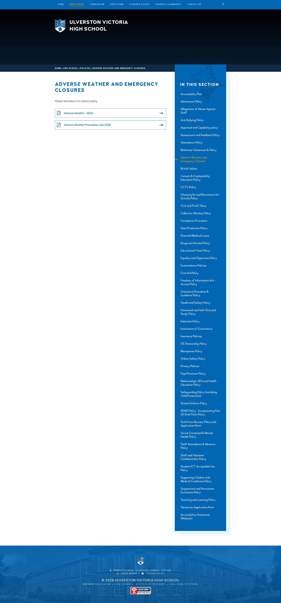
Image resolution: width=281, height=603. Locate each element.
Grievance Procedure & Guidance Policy (195, 293)
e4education (103, 584)
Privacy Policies (190, 366)
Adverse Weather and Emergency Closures (118, 68)
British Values (189, 168)
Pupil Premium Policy (193, 373)
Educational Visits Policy (195, 250)
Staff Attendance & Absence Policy (198, 446)
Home (58, 68)
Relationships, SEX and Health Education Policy (198, 383)
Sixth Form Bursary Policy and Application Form (198, 423)
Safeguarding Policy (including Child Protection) (199, 394)
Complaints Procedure (194, 221)
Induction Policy (190, 321)
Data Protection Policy (194, 228)
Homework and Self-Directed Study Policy (198, 312)
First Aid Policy (190, 273)
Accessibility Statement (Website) (195, 516)
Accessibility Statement (150, 584)
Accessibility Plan (191, 94)
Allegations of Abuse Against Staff (198, 111)
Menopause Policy (191, 351)
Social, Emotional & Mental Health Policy (197, 435)
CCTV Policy (188, 187)
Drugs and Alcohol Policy (195, 243)
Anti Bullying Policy (192, 120)
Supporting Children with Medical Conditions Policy (196, 479)
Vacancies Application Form (197, 507)
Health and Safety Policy (195, 303)
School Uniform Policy (194, 403)
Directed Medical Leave (195, 236)
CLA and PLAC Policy (194, 206)
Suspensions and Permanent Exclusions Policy (197, 490)
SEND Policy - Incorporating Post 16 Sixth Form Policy (200, 412)
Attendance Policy (192, 142)
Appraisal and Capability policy (199, 127)
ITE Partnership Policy (194, 344)
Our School (70, 68)
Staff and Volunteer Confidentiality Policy (193, 457)
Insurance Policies (191, 336)
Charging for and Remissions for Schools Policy (200, 196)
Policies (85, 68)
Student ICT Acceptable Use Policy (198, 468)
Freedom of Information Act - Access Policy (198, 282)
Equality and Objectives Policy (199, 258)
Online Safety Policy (193, 359)
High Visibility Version (184, 584)
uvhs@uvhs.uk (155, 573)
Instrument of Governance (196, 329)
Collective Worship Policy (196, 213)
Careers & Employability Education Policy (195, 178)
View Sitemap (123, 584)
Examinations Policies (194, 265)
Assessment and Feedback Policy (200, 135)
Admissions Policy (191, 101)
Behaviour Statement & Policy (199, 150)
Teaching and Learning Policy (198, 500)
